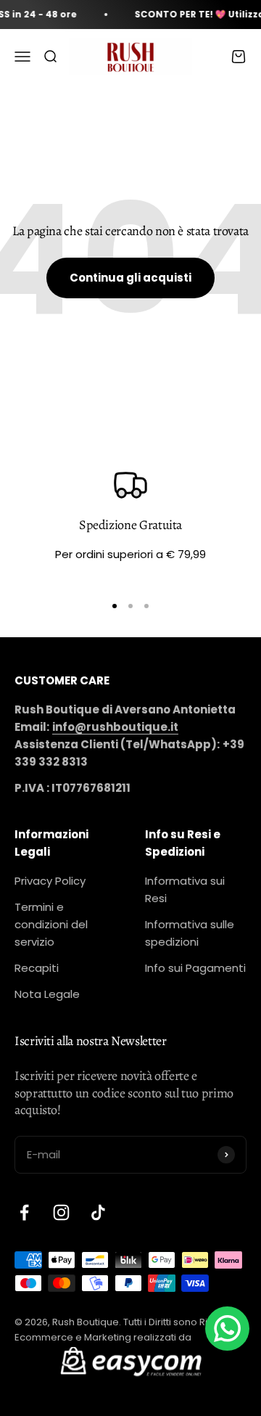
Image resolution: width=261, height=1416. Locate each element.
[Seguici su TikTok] (98, 1212)
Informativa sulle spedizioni (189, 933)
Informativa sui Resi (185, 889)
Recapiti (36, 967)
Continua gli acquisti (130, 277)
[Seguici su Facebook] (24, 1212)
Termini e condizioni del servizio (51, 924)
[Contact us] (227, 1328)
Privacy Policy (50, 880)
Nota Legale (47, 994)
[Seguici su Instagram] (61, 1212)
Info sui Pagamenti (195, 967)
